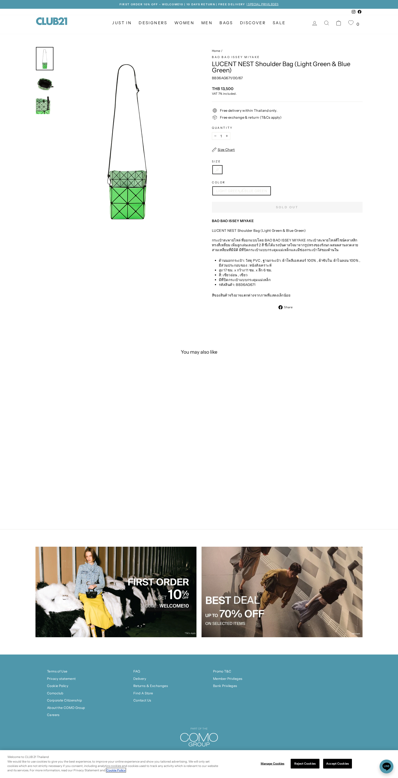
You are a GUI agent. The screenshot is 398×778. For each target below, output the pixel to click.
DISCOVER (253, 23)
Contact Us (142, 700)
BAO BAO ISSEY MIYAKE (236, 57)
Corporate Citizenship (64, 700)
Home (216, 51)
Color (218, 182)
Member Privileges (227, 679)
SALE (279, 23)
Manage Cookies (272, 763)
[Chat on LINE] (386, 766)
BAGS (226, 23)
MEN (207, 23)
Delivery (139, 679)
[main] (199, 764)
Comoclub (55, 693)
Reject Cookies (305, 763)
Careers (53, 715)
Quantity (222, 127)
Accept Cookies (337, 763)
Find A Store (143, 693)
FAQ (136, 671)
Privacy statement (61, 679)
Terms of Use (57, 671)
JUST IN (122, 23)
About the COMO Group (66, 708)
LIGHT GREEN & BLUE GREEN (241, 191)
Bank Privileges (225, 686)
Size (216, 161)
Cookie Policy (57, 686)
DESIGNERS (153, 23)
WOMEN (184, 23)
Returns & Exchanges (150, 686)
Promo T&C (222, 671)
